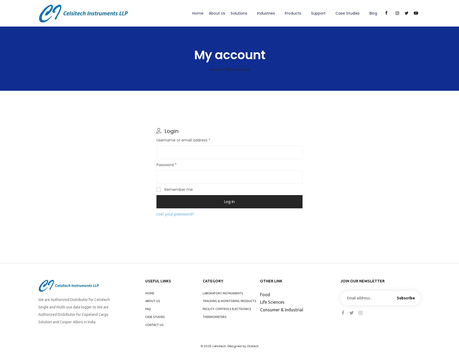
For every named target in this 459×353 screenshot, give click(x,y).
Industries (266, 13)
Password (174, 164)
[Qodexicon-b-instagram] (360, 313)
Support (318, 13)
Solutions (239, 13)
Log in (229, 201)
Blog (373, 13)
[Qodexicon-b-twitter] (351, 313)
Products (293, 13)
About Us (217, 13)
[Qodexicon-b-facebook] (343, 313)
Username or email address (191, 140)
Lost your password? (175, 214)
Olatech (253, 346)
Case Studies (347, 13)
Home (197, 13)
